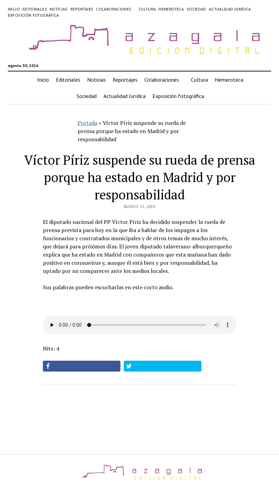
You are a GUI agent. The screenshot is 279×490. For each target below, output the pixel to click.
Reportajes (82, 9)
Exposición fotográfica (33, 15)
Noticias (59, 9)
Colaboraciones (113, 9)
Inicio (14, 9)
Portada (87, 123)
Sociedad (196, 9)
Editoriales (34, 9)
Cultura (147, 9)
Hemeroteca (171, 9)
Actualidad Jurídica (230, 9)
